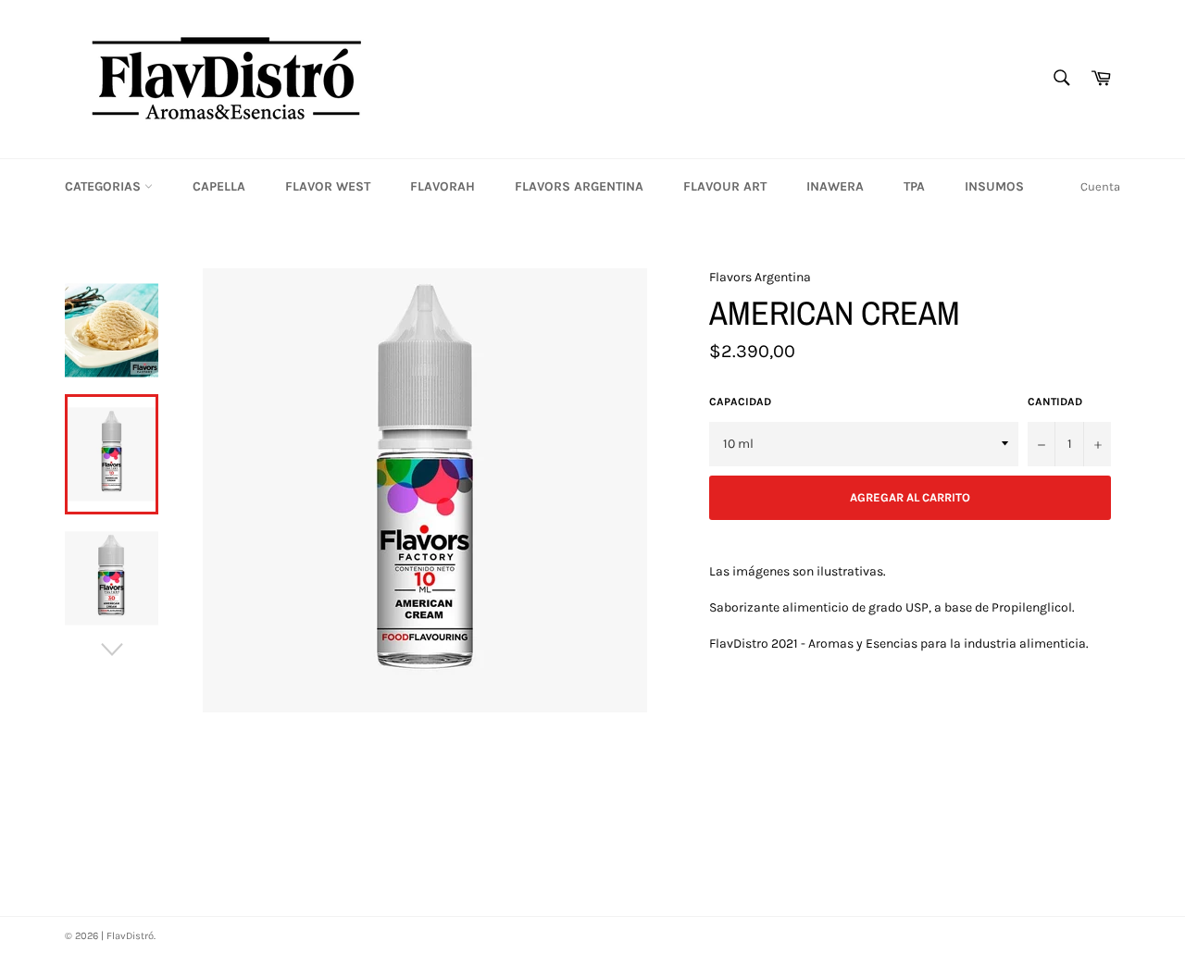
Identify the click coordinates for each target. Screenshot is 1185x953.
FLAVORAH (442, 186)
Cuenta (1100, 186)
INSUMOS (994, 186)
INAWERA (835, 186)
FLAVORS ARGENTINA (579, 186)
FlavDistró (130, 936)
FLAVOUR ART (725, 186)
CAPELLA (219, 186)
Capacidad (740, 401)
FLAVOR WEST (327, 186)
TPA (914, 186)
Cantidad (1055, 401)
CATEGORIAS (104, 186)
